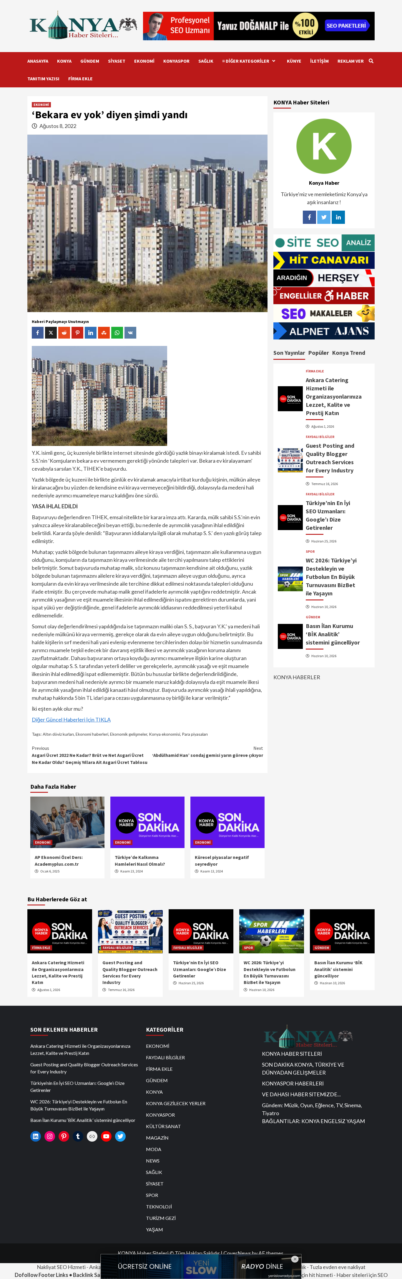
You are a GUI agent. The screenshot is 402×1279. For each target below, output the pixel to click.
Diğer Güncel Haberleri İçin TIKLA (71, 719)
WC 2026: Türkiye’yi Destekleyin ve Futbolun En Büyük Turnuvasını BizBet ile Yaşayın (331, 577)
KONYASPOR (176, 61)
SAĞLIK (205, 61)
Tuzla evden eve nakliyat (338, 1267)
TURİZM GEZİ (161, 1218)
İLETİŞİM (319, 61)
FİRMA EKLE (80, 78)
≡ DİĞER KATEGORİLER (245, 61)
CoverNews (237, 1253)
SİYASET (116, 61)
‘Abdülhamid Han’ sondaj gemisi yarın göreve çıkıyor (207, 751)
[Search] (371, 60)
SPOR (310, 551)
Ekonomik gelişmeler (128, 734)
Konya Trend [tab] (348, 352)
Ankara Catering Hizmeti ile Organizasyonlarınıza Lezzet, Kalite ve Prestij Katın (334, 396)
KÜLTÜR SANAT (163, 1126)
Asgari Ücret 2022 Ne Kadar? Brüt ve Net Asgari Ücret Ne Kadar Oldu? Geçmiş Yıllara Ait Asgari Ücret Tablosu (89, 755)
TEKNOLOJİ (159, 1206)
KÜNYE (294, 61)
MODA (153, 1149)
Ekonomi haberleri (92, 734)
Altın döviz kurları (58, 734)
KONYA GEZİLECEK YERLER (175, 1103)
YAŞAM (154, 1229)
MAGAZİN (157, 1137)
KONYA (64, 61)
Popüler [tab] (318, 352)
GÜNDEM (89, 61)
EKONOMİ (144, 61)
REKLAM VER (351, 61)
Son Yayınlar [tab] (289, 352)
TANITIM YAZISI (43, 78)
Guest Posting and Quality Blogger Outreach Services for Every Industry (84, 1068)
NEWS (153, 1160)
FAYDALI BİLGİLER (320, 437)
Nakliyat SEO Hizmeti (61, 1267)
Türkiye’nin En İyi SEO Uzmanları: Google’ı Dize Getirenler (199, 969)
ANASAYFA (37, 61)
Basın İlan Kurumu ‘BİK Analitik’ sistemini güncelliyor (333, 634)
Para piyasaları (195, 734)
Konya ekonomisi (164, 734)
